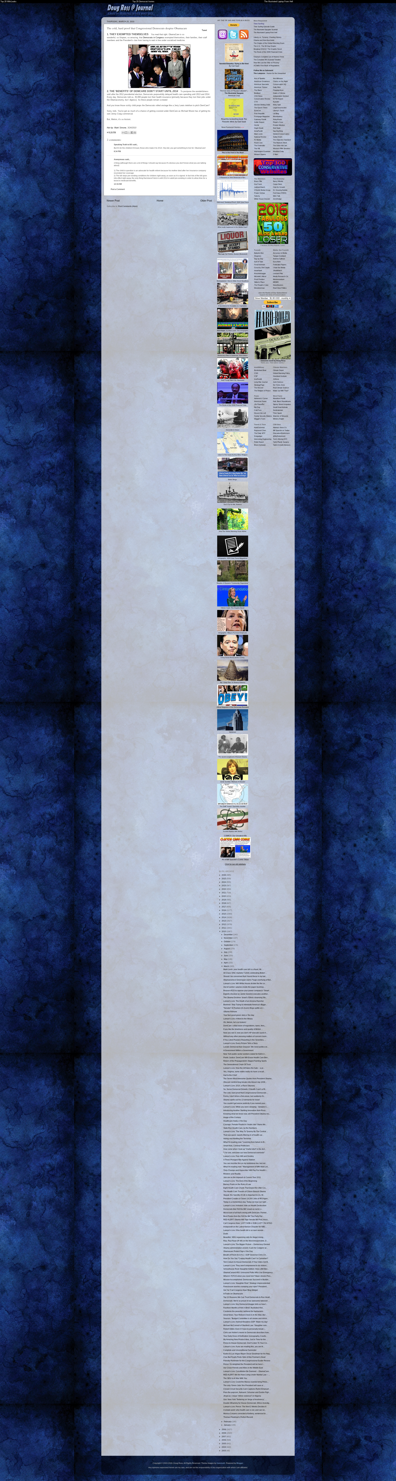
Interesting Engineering (262, 439)
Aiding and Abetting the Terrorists (237, 1139)
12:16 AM (118, 184)
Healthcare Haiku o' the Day (235, 1121)
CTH (256, 102)
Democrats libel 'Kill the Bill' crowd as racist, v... (243, 1209)
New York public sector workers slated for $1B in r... (244, 1054)
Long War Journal (260, 382)
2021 (224, 893)
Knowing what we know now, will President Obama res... (246, 1114)
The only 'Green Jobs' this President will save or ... (244, 1385)
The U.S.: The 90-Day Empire (265, 46)
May (226, 959)
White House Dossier (262, 199)
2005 (224, 1443)
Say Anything (278, 131)
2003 (224, 1451)
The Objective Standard (282, 140)
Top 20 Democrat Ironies (143, 1)
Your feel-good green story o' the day (238, 1015)
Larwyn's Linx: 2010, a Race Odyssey (239, 1086)
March (227, 966)
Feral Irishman (259, 265)
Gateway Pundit (260, 119)
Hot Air (256, 125)
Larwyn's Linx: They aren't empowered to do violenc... (245, 1265)
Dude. (225, 1234)
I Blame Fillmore (230, 1012)
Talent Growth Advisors (282, 445)
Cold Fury (258, 410)
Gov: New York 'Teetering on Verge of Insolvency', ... (245, 1399)
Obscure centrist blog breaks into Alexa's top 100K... (245, 1082)
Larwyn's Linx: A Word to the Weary (238, 1019)
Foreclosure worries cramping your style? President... (245, 1287)
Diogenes (257, 256)
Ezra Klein (277, 262)
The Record (258, 388)
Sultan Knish (277, 137)
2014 (224, 917)
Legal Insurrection (279, 108)
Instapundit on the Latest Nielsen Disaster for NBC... (245, 1227)
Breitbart (257, 93)
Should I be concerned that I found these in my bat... (245, 976)
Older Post (206, 200)
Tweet (204, 30)
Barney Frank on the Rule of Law (237, 1184)
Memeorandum (278, 279)
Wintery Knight (278, 419)
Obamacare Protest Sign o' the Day (238, 1251)
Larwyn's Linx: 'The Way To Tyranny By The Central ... (245, 1131)
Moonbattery (277, 116)
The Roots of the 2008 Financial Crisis (268, 52)
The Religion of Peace (262, 391)
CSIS (256, 373)
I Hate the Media (279, 267)
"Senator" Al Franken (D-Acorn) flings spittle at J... (244, 1008)
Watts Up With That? (280, 391)
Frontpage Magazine (262, 116)
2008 (224, 1433)
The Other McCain (280, 145)
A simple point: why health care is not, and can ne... (244, 1410)
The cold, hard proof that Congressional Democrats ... (245, 1093)
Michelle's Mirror (260, 276)
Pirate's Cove (278, 122)
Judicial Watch (259, 187)
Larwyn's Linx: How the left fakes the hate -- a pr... (244, 1068)
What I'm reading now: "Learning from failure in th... (244, 1142)
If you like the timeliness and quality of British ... (243, 1029)
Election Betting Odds (262, 105)
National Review (260, 137)
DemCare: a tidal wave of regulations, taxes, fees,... (244, 1026)
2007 (224, 1437)
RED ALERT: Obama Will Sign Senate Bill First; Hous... (246, 1220)
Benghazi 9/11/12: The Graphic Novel (268, 49)
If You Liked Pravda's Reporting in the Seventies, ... (244, 1040)
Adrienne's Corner (261, 398)
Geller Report (259, 122)
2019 (224, 900)
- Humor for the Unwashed (270, 73)
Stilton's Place (259, 282)
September (229, 945)
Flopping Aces (278, 90)
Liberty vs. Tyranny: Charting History (267, 37)
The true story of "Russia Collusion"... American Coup (234, 93)
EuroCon (257, 111)
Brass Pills (258, 181)
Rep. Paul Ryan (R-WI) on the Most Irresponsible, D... (245, 1241)
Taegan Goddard (279, 256)
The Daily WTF (259, 433)
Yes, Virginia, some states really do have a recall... (244, 1072)
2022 (224, 889)
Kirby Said (277, 105)
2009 (224, 1429)
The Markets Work (280, 143)
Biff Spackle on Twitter (281, 430)
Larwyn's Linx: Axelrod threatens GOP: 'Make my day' (245, 1322)
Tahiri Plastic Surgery (281, 442)
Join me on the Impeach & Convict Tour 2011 (242, 1177)
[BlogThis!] (126, 132)
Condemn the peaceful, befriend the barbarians (243, 1311)
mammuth (221, 1463)
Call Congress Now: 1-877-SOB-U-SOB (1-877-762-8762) (247, 1223)
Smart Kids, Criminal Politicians (236, 1146)
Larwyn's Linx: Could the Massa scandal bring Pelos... (246, 1382)
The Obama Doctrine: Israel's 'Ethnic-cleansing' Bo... (245, 997)
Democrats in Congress (153, 37)
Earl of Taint (258, 262)
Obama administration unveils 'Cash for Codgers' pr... (245, 1248)
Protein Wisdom (279, 125)
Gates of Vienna (279, 93)
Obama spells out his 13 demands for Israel (241, 1100)
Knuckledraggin (260, 273)
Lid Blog (276, 113)
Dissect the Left (260, 413)
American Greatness (262, 81)
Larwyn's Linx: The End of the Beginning (240, 1181)
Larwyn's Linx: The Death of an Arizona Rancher (243, 1001)
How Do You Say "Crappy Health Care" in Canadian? (245, 1258)
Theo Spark (277, 413)
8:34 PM (117, 151)
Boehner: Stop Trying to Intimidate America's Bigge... (245, 1005)
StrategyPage (259, 385)
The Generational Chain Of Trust (237, 1064)
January (227, 1425)
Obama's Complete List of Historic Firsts (269, 57)
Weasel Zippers (260, 154)
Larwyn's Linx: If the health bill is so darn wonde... (244, 1230)
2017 (224, 907)
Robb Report (259, 442)
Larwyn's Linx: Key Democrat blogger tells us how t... (245, 1304)
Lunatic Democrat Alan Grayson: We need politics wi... (246, 1047)
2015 (224, 914)
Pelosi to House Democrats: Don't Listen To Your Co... (245, 1343)
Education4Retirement (281, 433)
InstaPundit (258, 131)
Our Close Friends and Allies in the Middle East (243, 1368)
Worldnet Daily (278, 151)
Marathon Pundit (279, 398)
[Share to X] (129, 132)
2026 (224, 875)
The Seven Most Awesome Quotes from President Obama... (248, 1078)
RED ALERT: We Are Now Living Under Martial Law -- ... (246, 1375)
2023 (224, 885)
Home (160, 200)
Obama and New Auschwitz (264, 40)
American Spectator (261, 84)
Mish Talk (276, 196)
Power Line (258, 143)
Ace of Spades (259, 78)
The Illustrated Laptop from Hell (265, 32)
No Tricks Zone (279, 385)
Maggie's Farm (259, 419)
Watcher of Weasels (280, 416)
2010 (224, 931)
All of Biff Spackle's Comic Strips (235, 860)
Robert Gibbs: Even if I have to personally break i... (244, 1329)
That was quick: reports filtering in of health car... (243, 1135)
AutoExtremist (259, 427)
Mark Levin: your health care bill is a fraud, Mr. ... (243, 969)
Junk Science (278, 382)
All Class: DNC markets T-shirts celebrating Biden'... (245, 973)
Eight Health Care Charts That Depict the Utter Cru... (245, 1188)
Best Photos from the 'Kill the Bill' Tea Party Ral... (243, 1216)
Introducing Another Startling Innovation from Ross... (245, 1110)
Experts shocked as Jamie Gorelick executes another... (246, 994)
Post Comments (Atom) (128, 206)
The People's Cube (261, 285)
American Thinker (260, 87)
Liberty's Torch (278, 111)
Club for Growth (279, 187)
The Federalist (259, 145)
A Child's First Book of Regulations (266, 66)
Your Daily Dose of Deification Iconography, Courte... (245, 1336)
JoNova (276, 379)
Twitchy (257, 196)
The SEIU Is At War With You (235, 1378)
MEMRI (276, 282)
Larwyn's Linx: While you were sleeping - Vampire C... (245, 1107)
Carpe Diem (277, 184)
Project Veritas (259, 193)
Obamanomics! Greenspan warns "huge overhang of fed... (247, 980)
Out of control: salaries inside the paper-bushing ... (244, 987)
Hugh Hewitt (258, 128)
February (228, 1422)
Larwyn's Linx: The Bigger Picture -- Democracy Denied (246, 1244)
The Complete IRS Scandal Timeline (267, 60)
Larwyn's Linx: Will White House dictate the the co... (244, 983)
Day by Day (258, 259)
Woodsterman (259, 288)
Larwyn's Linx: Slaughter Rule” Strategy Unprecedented (246, 1283)
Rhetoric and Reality (232, 1174)
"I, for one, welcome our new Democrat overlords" (244, 1153)
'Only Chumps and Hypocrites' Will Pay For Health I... (245, 1170)
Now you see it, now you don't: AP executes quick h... (245, 1033)
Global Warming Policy (281, 373)
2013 (224, 921)
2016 (224, 910)
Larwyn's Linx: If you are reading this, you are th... (244, 1347)
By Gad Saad (234, 65)
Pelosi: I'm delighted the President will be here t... (243, 1364)
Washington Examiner (262, 151)
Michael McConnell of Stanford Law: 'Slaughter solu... (245, 1325)
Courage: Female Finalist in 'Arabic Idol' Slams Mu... (245, 1124)
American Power (260, 401)
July (226, 952)
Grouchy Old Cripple (262, 267)
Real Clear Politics (280, 288)
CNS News (258, 96)
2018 (224, 903)
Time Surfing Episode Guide (264, 27)
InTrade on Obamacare (233, 1294)
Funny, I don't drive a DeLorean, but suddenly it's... (244, 1096)
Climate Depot (278, 370)
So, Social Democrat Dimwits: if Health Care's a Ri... (245, 1089)
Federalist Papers (279, 265)
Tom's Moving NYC (280, 439)
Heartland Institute (280, 376)
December (228, 935)
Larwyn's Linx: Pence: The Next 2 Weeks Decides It (244, 1407)
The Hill (257, 148)
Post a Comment (118, 189)
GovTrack (258, 184)
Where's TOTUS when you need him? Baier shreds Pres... (247, 1276)
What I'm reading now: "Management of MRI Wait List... (246, 1167)
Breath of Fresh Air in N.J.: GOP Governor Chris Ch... (245, 1255)
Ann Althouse (278, 78)
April (226, 963)
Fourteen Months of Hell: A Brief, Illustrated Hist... (243, 1308)
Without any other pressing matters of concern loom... (245, 1036)
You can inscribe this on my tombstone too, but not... (245, 1163)
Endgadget (258, 436)
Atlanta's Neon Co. (280, 427)
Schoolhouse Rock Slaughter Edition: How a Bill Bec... (246, 1269)
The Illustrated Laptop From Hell (278, 1)
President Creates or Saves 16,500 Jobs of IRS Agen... (246, 1199)
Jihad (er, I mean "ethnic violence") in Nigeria (242, 1396)
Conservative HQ (279, 84)
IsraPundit (258, 379)
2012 (224, 924)
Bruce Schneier (260, 445)
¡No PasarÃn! (259, 404)
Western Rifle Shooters (281, 148)
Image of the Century (232, 1117)
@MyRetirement (279, 436)
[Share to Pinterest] (134, 132)
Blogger (240, 1463)
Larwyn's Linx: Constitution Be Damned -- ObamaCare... (246, 1371)
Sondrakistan (278, 410)
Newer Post (113, 200)
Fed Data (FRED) (279, 193)
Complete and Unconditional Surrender (239, 1350)
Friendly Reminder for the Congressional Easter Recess (246, 1361)
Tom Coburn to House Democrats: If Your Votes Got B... (246, 1262)
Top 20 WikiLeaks (8, 1)
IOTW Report (278, 99)
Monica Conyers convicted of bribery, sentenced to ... (245, 1413)
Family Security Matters (263, 416)
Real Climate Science (281, 388)
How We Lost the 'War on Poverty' (266, 63)
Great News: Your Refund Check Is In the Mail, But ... (245, 1315)
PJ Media (257, 140)
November (228, 938)
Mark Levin (258, 134)
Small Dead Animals (280, 407)
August (227, 949)
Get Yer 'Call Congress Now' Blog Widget (240, 1290)
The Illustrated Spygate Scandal (266, 29)
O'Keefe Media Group (262, 190)
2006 (224, 1440)
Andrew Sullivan (279, 259)
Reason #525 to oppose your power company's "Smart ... (247, 990)
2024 (224, 882)
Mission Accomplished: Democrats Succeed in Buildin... (246, 1280)
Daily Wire (277, 87)
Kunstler (276, 102)
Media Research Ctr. (280, 276)
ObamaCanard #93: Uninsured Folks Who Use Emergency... (248, 1272)
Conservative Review (262, 99)
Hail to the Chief (230, 1075)
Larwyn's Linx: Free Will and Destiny (238, 1156)
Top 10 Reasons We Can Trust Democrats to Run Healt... (247, 1297)
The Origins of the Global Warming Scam (269, 43)
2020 (224, 896)
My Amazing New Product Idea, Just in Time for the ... (245, 1339)
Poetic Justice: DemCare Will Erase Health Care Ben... (246, 1057)
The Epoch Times (260, 108)
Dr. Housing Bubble (280, 190)
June (226, 956)
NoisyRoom (277, 119)
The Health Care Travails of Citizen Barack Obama (244, 1191)
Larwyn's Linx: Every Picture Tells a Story (240, 1043)
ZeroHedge (277, 199)
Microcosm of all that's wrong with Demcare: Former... (245, 1213)
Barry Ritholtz (278, 181)
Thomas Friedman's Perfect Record (238, 1417)
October (227, 941)
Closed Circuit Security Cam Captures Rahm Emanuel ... (247, 1389)
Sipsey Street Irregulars (282, 404)
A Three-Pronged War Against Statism (239, 1160)
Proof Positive (259, 279)
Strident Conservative (281, 134)
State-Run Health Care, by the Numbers (240, 1128)
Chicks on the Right (280, 81)
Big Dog (257, 407)
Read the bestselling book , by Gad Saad (234, 120)
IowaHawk (258, 270)
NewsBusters (278, 285)
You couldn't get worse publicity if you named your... (244, 1103)
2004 (224, 1447)
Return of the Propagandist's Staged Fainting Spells (245, 1061)
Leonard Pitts (278, 273)
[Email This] (123, 132)
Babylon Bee (259, 253)
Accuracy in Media (280, 253)
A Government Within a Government (238, 1050)
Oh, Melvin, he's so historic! (234, 1022)
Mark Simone (120, 128)
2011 (224, 928)
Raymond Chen (260, 430)
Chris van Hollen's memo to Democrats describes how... (246, 1332)
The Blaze (258, 90)
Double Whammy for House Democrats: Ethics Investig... (247, 1403)
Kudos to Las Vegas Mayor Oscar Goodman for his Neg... (247, 1354)
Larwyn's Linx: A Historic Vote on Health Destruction (244, 1205)
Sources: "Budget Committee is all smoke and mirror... (245, 1318)
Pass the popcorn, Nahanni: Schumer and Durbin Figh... (246, 1392)
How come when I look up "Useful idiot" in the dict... (244, 1149)
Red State (276, 128)
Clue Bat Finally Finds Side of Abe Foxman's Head (244, 1357)
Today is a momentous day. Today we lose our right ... (245, 1202)
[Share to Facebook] (131, 132)
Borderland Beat (260, 370)
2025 (224, 879)
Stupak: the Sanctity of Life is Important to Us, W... (243, 1195)
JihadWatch (277, 270)
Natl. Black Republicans (282, 401)
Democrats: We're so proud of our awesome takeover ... (246, 1301)
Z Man (275, 154)
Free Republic (259, 113)
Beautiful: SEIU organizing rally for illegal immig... (244, 1237)
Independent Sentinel (281, 96)
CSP (256, 376)
